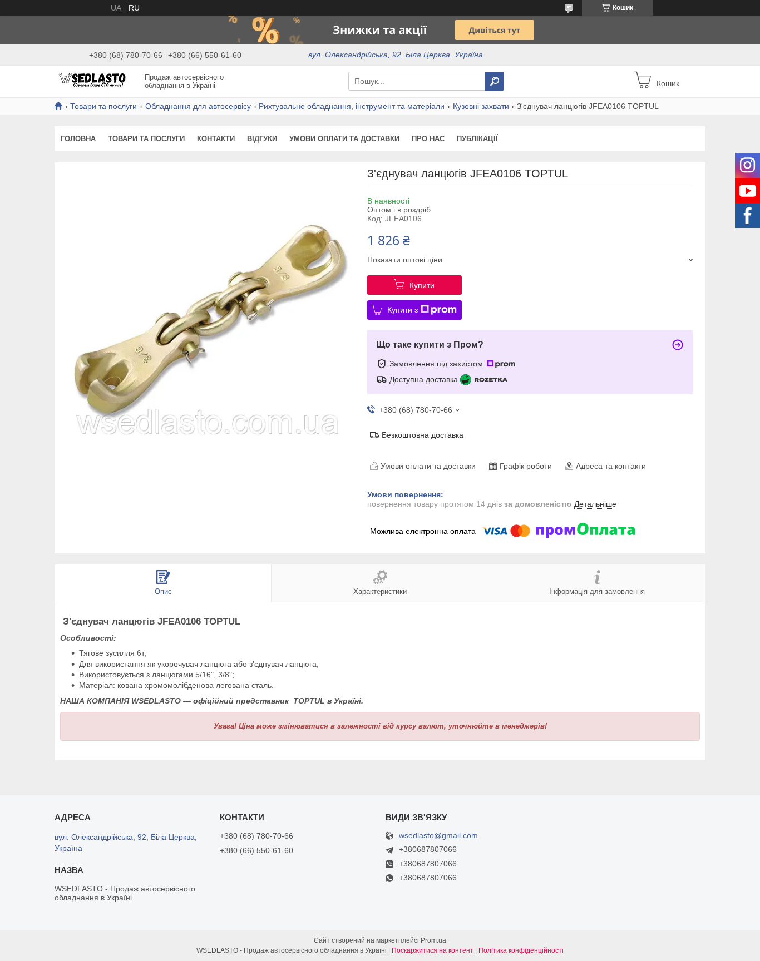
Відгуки (262, 139)
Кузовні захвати (481, 106)
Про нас (428, 139)
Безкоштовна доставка (422, 434)
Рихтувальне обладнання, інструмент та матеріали (352, 106)
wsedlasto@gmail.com (438, 835)
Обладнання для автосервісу (198, 106)
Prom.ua (433, 940)
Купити (422, 285)
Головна (78, 139)
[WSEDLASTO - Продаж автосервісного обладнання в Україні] (96, 80)
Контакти (216, 139)
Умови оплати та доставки (344, 139)
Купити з (402, 309)
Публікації (477, 139)
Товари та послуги (103, 106)
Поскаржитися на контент (432, 950)
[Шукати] (494, 81)
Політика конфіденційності (521, 950)
